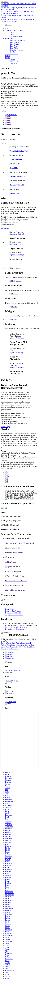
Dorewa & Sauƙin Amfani (16, 581)
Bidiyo (7, 56)
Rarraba (12, 52)
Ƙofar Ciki (9, 38)
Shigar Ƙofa (20, 645)
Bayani (7, 58)
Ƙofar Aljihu (14, 48)
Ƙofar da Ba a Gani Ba (17, 40)
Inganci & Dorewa (13, 571)
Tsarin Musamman (16, 36)
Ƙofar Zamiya (14, 42)
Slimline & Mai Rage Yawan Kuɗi (19, 543)
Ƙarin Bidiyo (5, 228)
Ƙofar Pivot (14, 46)
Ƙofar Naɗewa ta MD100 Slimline (17, 647)
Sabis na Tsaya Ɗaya (14, 553)
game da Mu (14, 62)
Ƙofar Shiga (14, 168)
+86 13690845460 (11, 681)
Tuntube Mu (14, 63)
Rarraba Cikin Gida (17, 185)
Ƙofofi (12, 34)
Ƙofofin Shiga (14, 649)
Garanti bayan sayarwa (15, 590)
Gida (7, 28)
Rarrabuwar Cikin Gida (13, 613)
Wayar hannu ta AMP (23, 643)
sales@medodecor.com (13, 670)
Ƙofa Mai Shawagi (16, 50)
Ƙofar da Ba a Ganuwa (13, 611)
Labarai (12, 60)
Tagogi (12, 32)
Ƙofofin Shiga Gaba (8, 645)
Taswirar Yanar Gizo (8, 643)
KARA (3, 111)
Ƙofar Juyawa (14, 44)
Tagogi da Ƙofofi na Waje (14, 30)
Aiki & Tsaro (10, 562)
